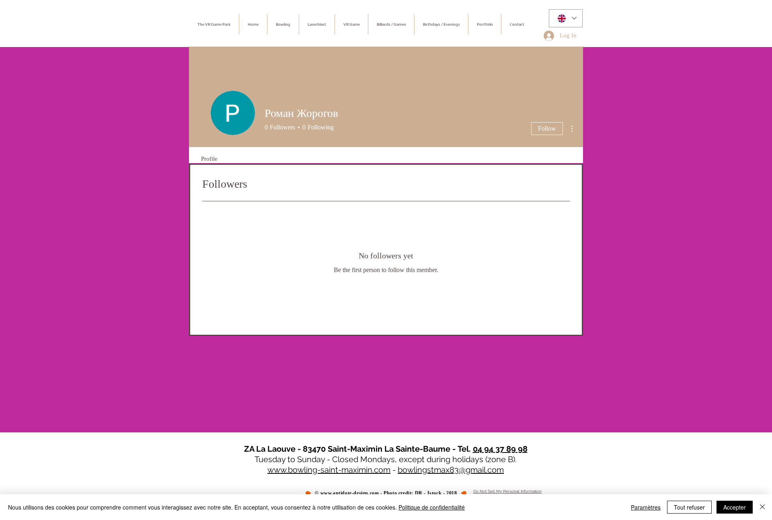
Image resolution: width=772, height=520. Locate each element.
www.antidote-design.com (349, 493)
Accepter (734, 507)
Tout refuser (689, 507)
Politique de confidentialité (431, 507)
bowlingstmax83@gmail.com (451, 470)
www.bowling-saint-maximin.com (328, 470)
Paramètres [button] (646, 507)
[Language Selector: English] (566, 18)
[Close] (762, 507)
